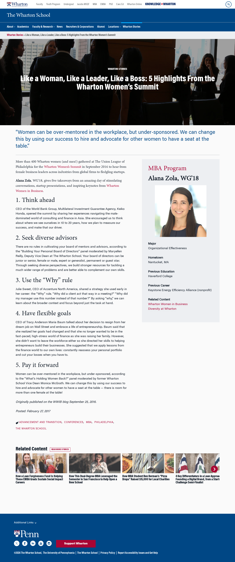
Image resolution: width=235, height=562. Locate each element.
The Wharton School (31, 429)
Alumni (101, 27)
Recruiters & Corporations (80, 27)
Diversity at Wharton (162, 309)
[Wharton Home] (17, 4)
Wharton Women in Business (168, 304)
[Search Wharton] (229, 4)
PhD (111, 4)
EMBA (103, 4)
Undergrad (69, 4)
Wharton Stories (131, 27)
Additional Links (24, 522)
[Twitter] (16, 544)
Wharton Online (134, 4)
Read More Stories (60, 450)
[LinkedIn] (33, 544)
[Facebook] (25, 544)
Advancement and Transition (40, 422)
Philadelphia (103, 422)
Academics (23, 27)
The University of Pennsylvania (58, 553)
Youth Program (53, 4)
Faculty (39, 4)
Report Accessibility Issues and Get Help (138, 553)
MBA (95, 4)
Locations (113, 27)
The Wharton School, (31, 553)
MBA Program (167, 168)
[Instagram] (49, 544)
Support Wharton (76, 543)
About (10, 27)
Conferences (73, 422)
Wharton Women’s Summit (62, 167)
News (60, 27)
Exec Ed (120, 4)
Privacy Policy (107, 553)
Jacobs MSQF (83, 4)
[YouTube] (41, 544)
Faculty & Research (42, 27)
